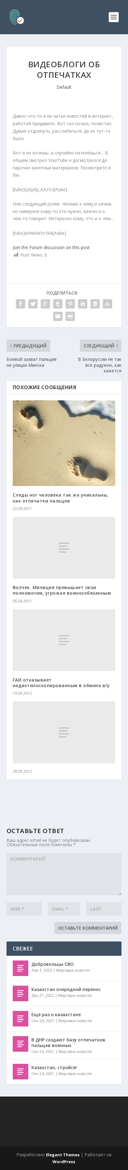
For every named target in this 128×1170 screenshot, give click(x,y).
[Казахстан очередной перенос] (20, 993)
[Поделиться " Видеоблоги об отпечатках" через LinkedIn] (82, 304)
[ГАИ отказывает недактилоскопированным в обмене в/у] (64, 640)
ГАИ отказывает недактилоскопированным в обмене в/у (61, 682)
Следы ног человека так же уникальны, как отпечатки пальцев (60, 497)
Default (64, 87)
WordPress (64, 1161)
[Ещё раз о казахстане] (20, 1018)
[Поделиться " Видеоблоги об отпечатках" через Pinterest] (70, 304)
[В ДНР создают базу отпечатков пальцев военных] (20, 1044)
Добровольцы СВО (52, 964)
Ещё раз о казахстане (56, 1014)
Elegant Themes (63, 1155)
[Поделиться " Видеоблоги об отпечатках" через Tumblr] (58, 304)
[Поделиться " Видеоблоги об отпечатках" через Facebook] (20, 304)
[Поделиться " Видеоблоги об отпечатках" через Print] (70, 316)
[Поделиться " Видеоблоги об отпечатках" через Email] (58, 316)
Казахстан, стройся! (54, 1067)
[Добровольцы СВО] (20, 968)
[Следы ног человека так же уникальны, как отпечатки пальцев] (64, 443)
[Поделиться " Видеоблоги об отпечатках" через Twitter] (33, 304)
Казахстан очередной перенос (66, 989)
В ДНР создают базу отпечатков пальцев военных (68, 1042)
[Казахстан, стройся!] (20, 1071)
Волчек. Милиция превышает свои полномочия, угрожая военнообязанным (62, 590)
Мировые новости (73, 970)
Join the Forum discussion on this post (51, 247)
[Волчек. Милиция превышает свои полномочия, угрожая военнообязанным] (64, 547)
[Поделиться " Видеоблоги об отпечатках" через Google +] (45, 304)
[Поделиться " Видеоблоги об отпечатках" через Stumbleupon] (107, 304)
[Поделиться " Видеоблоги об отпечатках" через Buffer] (95, 304)
